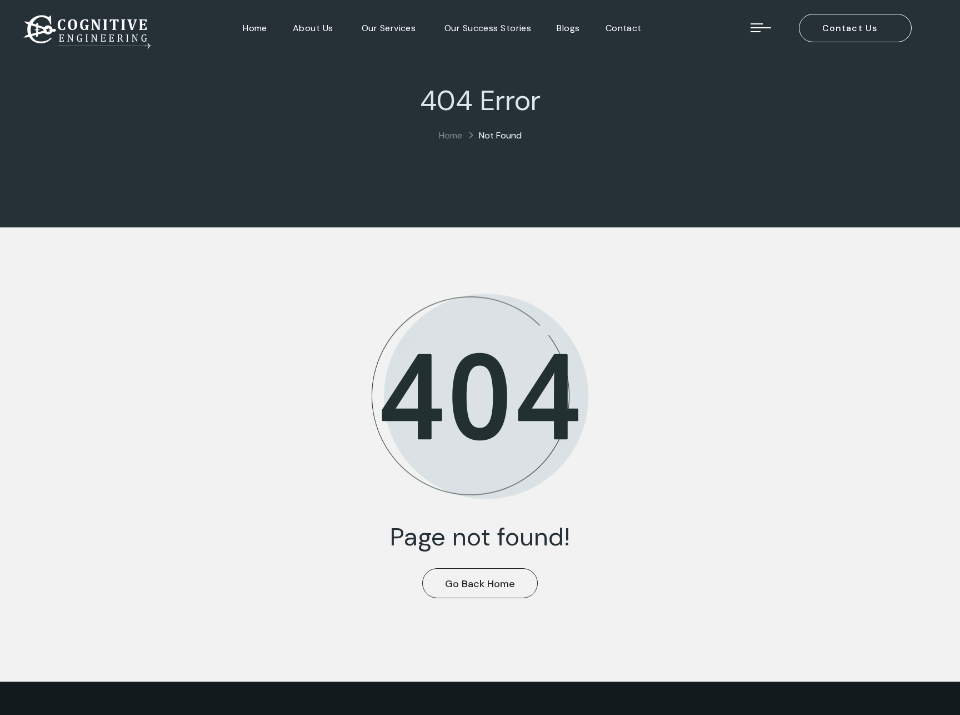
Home (450, 135)
